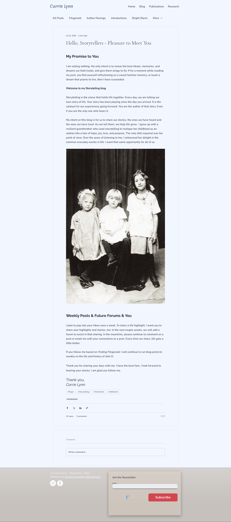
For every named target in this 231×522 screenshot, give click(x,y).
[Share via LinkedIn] (80, 408)
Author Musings (96, 18)
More (156, 18)
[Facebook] (60, 483)
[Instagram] (53, 483)
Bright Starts (140, 18)
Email (114, 483)
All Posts (58, 18)
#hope (71, 392)
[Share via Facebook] (67, 408)
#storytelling (83, 392)
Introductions (119, 18)
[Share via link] (87, 408)
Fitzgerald (75, 18)
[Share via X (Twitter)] (74, 408)
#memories (99, 392)
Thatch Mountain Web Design (83, 477)
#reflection (113, 392)
